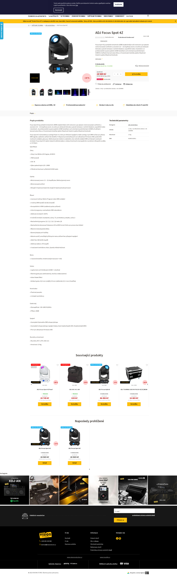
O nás (66, 541)
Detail (45, 463)
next (147, 384)
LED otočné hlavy (133, 125)
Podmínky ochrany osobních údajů (101, 550)
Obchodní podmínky (96, 544)
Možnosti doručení (144, 66)
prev (31, 384)
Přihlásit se (120, 520)
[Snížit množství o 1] (114, 74)
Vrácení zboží (94, 538)
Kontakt (67, 538)
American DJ (103, 41)
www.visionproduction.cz (74, 557)
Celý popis (98, 59)
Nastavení (58, 10)
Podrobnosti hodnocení (126, 37)
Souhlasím (118, 4)
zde (77, 5)
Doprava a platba (70, 544)
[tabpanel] (45, 445)
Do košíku (137, 74)
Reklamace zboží (95, 547)
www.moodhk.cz (105, 557)
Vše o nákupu (94, 541)
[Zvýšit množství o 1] (120, 74)
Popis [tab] (32, 113)
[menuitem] (37, 16)
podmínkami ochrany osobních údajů (143, 515)
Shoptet (132, 573)
